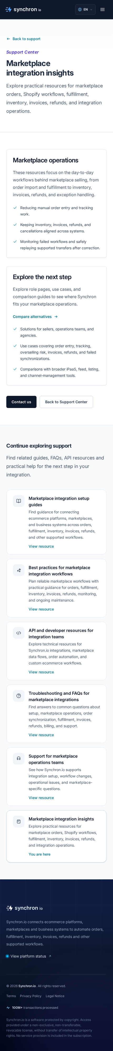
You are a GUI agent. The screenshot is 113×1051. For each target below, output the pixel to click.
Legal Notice (55, 996)
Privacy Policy (31, 996)
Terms (11, 996)
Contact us (21, 402)
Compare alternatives (32, 316)
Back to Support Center (66, 402)
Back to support (26, 38)
